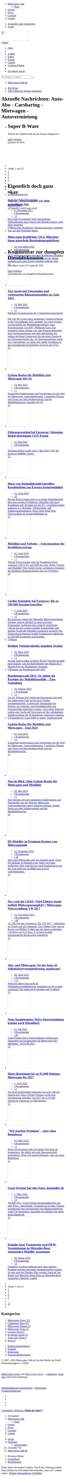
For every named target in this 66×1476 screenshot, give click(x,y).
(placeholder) (20, 1445)
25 (9, 186)
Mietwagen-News (34, 1374)
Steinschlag (40, 1388)
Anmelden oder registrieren (21, 24)
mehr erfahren (15, 139)
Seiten (11, 56)
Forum (11, 59)
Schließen (37, 1473)
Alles (10, 48)
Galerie (11, 62)
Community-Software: (22, 1410)
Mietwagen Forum (10, 1374)
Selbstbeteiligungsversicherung (17, 1388)
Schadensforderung (11, 1390)
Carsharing (51, 1374)
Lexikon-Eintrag (16, 65)
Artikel (4, 42)
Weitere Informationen (20, 1473)
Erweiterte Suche (16, 71)
